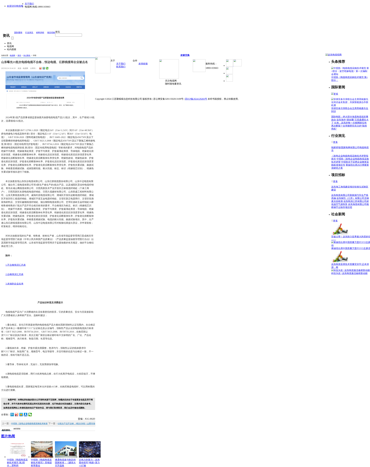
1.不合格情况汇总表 (15, 265)
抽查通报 (16, 429)
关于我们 (29, 3)
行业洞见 (29, 32)
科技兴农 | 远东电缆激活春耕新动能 (349, 273)
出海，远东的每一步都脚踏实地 (350, 123)
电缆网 (12, 55)
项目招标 (51, 32)
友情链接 (143, 63)
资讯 (19, 55)
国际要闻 (18, 32)
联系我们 (120, 66)
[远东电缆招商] (333, 54)
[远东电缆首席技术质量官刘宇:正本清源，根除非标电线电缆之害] (340, 261)
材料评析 (40, 32)
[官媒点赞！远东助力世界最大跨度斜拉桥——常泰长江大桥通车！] (340, 234)
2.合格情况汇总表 (14, 274)
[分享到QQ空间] (44, 68)
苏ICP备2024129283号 (196, 99)
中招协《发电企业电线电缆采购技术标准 (29, 423)
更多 (336, 94)
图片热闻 (8, 436)
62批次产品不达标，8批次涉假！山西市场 (76, 423)
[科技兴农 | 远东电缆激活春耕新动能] (350, 270)
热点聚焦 (26, 55)
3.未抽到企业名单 (14, 283)
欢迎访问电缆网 (15, 6)
